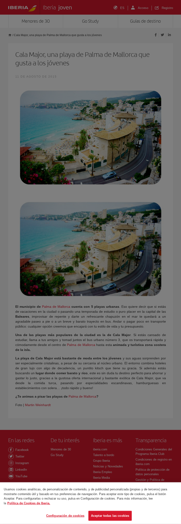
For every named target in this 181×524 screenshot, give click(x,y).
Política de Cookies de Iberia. (28, 503)
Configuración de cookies (65, 515)
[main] (90, 503)
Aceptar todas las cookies (110, 515)
